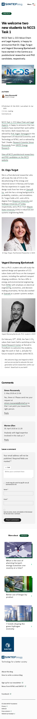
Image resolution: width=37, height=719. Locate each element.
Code (8, 467)
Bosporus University (20, 201)
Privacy (4, 706)
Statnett (7, 293)
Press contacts (6, 711)
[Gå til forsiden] (12, 657)
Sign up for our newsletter (11, 683)
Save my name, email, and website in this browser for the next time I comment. (18, 513)
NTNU (8, 285)
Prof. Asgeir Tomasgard (20, 133)
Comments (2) (6, 114)
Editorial (4, 709)
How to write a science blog (12, 675)
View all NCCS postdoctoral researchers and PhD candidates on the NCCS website (18, 157)
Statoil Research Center (11, 345)
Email (6, 499)
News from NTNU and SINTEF (13, 686)
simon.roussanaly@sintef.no (15, 403)
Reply (6, 413)
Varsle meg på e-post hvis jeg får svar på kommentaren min (17, 483)
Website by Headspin (8, 714)
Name (6, 489)
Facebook (5, 694)
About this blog (7, 672)
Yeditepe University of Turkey (14, 204)
